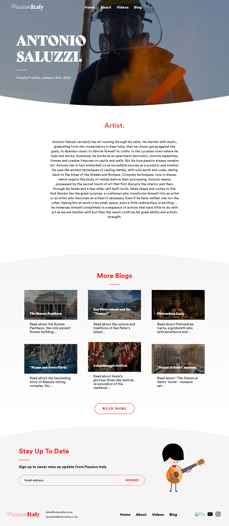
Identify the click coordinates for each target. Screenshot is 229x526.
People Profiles (28, 78)
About (105, 7)
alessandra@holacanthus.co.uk (62, 517)
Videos (123, 7)
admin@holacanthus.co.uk (59, 512)
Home (89, 7)
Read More (114, 408)
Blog (138, 7)
